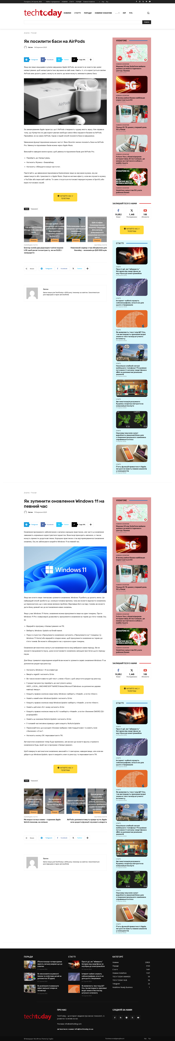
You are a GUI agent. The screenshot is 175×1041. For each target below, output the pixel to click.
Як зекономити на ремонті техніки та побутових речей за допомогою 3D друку (49, 976)
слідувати (132, 209)
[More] (90, 59)
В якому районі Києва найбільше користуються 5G (130, 99)
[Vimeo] (146, 1)
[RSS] (120, 1017)
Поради (34, 33)
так (118, 209)
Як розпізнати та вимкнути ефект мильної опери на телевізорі (48, 988)
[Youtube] (149, 1)
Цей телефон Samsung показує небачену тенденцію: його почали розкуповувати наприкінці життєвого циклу (97, 229)
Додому (27, 33)
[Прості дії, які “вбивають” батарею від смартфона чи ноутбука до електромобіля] (132, 255)
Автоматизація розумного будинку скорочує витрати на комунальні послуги (129, 404)
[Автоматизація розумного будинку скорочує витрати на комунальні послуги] (132, 388)
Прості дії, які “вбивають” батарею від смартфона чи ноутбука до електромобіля (129, 271)
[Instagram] (139, 1)
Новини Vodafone (122, 64)
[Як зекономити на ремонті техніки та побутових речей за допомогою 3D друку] (29, 977)
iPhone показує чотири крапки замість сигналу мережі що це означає (49, 964)
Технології (34, 209)
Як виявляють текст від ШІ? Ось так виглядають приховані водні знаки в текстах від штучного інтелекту (131, 335)
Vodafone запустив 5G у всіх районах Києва (129, 191)
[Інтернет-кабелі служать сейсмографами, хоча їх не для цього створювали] (132, 287)
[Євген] (26, 47)
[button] (148, 13)
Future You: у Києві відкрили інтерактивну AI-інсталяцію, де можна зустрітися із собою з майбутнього (130, 160)
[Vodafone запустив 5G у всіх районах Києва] (132, 177)
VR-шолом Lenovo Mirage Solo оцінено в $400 (33, 229)
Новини (33, 240)
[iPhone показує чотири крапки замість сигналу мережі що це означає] (29, 965)
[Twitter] (143, 1)
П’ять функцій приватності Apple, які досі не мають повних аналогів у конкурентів (131, 469)
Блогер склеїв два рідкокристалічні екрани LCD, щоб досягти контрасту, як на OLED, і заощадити (43, 250)
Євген (30, 47)
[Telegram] (126, 1017)
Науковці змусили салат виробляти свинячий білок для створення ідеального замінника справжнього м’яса (131, 436)
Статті (118, 266)
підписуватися (146, 209)
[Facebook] (136, 1)
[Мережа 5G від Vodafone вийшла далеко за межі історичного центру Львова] (132, 53)
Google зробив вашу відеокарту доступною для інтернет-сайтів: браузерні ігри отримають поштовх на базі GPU (54, 229)
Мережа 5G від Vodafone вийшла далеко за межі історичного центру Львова (130, 68)
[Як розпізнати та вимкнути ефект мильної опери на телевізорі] (29, 989)
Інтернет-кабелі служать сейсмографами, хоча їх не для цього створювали (130, 303)
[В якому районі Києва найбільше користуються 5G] (132, 84)
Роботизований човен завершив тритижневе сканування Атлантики (76, 230)
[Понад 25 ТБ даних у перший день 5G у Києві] (132, 113)
